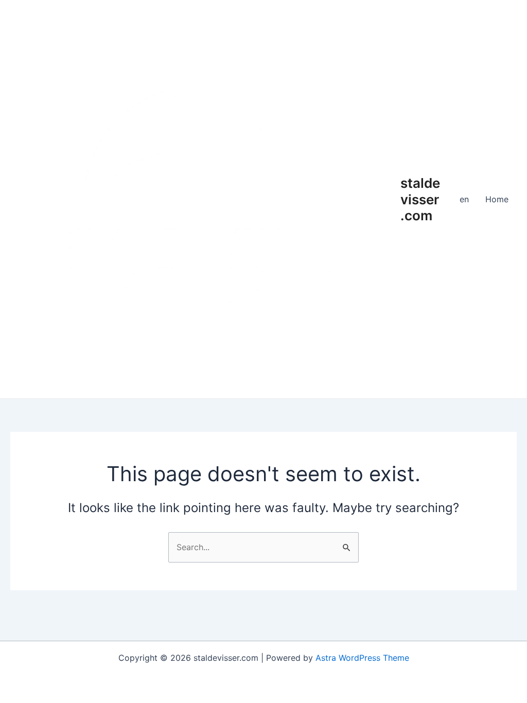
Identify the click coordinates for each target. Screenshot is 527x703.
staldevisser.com (420, 199)
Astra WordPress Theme (362, 658)
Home (496, 199)
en (464, 199)
